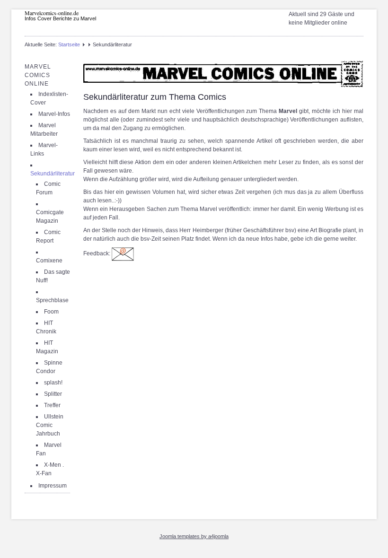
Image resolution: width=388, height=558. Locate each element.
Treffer (52, 405)
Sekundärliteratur (52, 173)
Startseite (69, 44)
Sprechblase (52, 300)
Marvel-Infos (54, 114)
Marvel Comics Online (38, 75)
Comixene (49, 260)
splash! (53, 382)
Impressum (52, 485)
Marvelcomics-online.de (52, 13)
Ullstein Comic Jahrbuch (49, 425)
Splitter (53, 394)
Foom (51, 311)
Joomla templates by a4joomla (194, 536)
